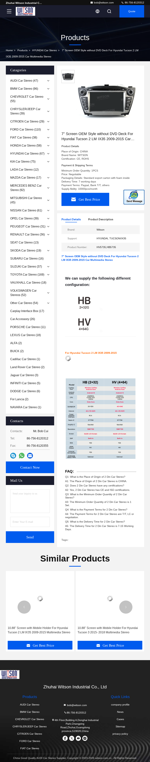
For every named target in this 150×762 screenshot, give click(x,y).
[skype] (13, 455)
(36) (27, 234)
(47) (24, 80)
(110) (25, 129)
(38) (23, 137)
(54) (24, 303)
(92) (26, 188)
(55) (26, 99)
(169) (27, 274)
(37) (26, 266)
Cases (120, 719)
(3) (24, 375)
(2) (16, 343)
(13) (24, 242)
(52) (23, 293)
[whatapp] (21, 455)
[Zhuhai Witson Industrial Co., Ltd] (25, 11)
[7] (107, 100)
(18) (28, 282)
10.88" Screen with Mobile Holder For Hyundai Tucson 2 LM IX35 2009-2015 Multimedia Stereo (39, 630)
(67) (27, 153)
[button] (24, 607)
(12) (24, 169)
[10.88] (40, 598)
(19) (25, 250)
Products (22, 50)
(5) (25, 383)
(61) (26, 210)
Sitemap (120, 726)
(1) (25, 359)
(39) (25, 111)
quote (131, 11)
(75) (22, 161)
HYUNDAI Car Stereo (44, 50)
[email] (30, 455)
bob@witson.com (104, 2)
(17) (25, 177)
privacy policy (120, 733)
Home (9, 50)
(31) (27, 226)
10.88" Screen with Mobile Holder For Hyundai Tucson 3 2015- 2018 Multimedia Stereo (108, 630)
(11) (28, 327)
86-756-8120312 (134, 2)
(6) (25, 391)
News (120, 711)
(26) (22, 319)
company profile (120, 704)
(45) (26, 200)
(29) (27, 121)
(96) (24, 88)
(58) (26, 145)
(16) (27, 258)
